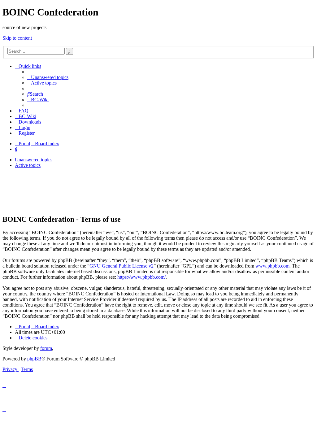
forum (46, 348)
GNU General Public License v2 (121, 265)
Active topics (28, 165)
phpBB (34, 358)
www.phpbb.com (272, 265)
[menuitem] (47, 77)
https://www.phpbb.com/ (141, 277)
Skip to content (17, 38)
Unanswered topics (33, 159)
